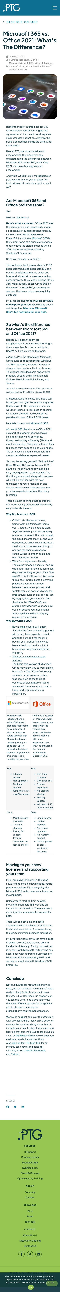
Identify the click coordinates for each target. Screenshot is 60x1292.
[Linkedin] (38, 1254)
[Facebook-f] (21, 1254)
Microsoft (13, 63)
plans (17, 429)
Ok (30, 1287)
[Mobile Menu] (54, 8)
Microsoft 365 (26, 63)
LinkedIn (28, 1050)
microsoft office (33, 66)
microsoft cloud (16, 66)
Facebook (39, 1050)
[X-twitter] (30, 1254)
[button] (7, 1106)
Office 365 (22, 69)
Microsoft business (43, 63)
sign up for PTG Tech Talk (26, 1043)
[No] (52, 1283)
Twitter (15, 1054)
